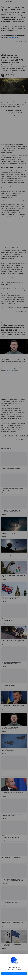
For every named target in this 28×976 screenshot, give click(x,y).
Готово (14, 973)
